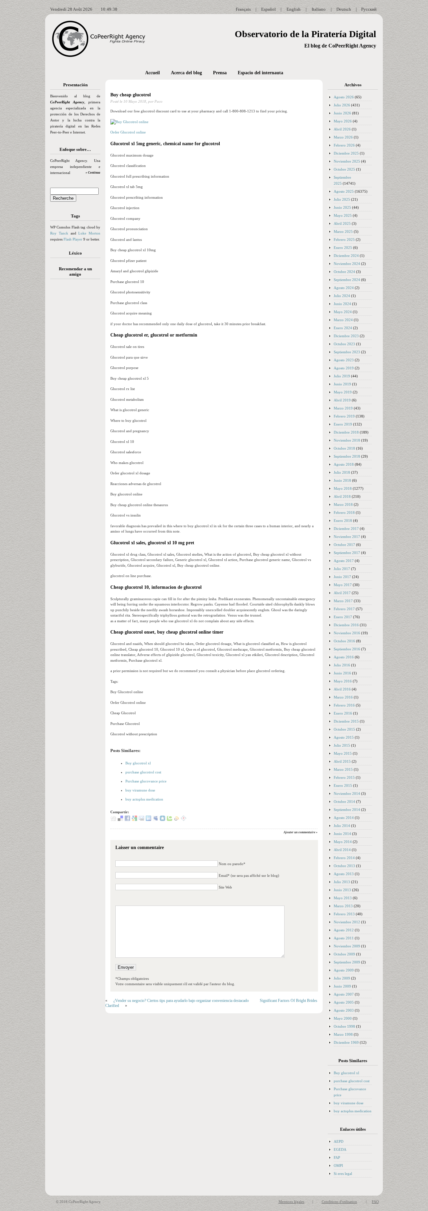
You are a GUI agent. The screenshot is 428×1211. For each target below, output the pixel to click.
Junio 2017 (342, 577)
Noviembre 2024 (347, 264)
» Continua (93, 172)
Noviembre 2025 (347, 161)
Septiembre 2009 (347, 962)
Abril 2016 (342, 689)
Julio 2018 (342, 472)
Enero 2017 (343, 617)
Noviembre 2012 (347, 922)
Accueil (152, 72)
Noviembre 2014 (347, 793)
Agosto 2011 (344, 938)
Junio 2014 (342, 834)
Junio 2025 (342, 207)
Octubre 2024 (344, 272)
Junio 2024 (342, 304)
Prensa (220, 72)
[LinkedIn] (148, 820)
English (294, 9)
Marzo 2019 (343, 408)
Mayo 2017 (343, 585)
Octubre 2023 (344, 344)
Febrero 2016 (344, 705)
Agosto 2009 (344, 970)
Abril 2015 (342, 761)
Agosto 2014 (344, 818)
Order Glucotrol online (128, 132)
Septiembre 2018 (347, 456)
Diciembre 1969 (346, 1042)
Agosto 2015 (344, 737)
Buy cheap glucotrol (130, 94)
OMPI (338, 1165)
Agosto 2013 (344, 874)
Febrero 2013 (344, 914)
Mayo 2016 (343, 681)
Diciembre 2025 (346, 153)
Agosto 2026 (344, 97)
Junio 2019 (342, 384)
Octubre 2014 (344, 802)
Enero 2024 (343, 328)
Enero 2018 (343, 521)
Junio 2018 (342, 480)
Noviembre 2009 (347, 946)
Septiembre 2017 (347, 553)
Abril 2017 (342, 593)
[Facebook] (127, 820)
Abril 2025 (342, 223)
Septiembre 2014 (347, 810)
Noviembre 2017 (347, 537)
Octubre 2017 (344, 545)
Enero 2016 (343, 713)
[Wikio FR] (176, 820)
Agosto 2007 (344, 994)
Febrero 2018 (344, 512)
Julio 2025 (342, 199)
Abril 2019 (342, 400)
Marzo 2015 (343, 769)
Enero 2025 (343, 248)
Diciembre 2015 (346, 721)
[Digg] (113, 820)
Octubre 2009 (344, 954)
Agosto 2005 (344, 1002)
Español (268, 9)
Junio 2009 (342, 986)
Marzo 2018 (343, 504)
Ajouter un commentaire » (301, 832)
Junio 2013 (342, 890)
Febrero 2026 (344, 145)
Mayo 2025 (343, 215)
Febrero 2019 (344, 416)
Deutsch (343, 9)
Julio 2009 (342, 978)
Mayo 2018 (343, 488)
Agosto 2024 (344, 288)
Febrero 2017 (344, 609)
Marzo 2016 (343, 697)
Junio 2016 (342, 673)
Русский (369, 9)
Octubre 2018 (344, 448)
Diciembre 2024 (346, 256)
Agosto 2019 (344, 368)
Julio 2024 (342, 296)
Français (243, 9)
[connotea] (183, 820)
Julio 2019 (342, 376)
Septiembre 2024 (347, 280)
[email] (141, 820)
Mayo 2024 (343, 312)
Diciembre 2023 (346, 336)
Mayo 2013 (343, 898)
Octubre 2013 (344, 866)
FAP (337, 1157)
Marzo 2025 (343, 231)
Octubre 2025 (344, 169)
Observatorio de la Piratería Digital (305, 34)
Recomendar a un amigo (75, 271)
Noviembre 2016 (347, 633)
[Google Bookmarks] (134, 820)
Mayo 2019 (343, 392)
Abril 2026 (342, 129)
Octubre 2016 (344, 641)
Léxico (75, 253)
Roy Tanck (59, 233)
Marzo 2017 (343, 601)
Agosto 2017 (344, 561)
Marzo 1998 (343, 1034)
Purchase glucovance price (146, 781)
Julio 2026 (342, 105)
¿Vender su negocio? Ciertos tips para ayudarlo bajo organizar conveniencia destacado (181, 1000)
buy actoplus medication (144, 799)
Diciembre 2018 (346, 432)
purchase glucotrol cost (143, 772)
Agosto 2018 (344, 464)
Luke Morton (89, 233)
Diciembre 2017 (346, 529)
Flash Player (73, 239)
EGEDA (340, 1149)
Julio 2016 (342, 665)
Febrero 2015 (344, 777)
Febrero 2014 (344, 858)
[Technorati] (169, 820)
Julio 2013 (342, 882)
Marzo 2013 (343, 906)
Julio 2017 (342, 569)
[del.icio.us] (120, 820)
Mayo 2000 (343, 1018)
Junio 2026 (342, 113)
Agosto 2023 (344, 360)
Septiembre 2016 (347, 649)
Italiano (319, 9)
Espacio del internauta (260, 72)
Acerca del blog (186, 72)
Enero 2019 (343, 424)
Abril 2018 (342, 496)
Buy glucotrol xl (138, 763)
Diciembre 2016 (346, 625)
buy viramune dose (140, 790)
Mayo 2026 (343, 121)
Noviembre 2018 (347, 440)
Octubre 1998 (344, 1026)
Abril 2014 (342, 850)
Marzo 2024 (343, 320)
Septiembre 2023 (347, 352)
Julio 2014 (342, 826)
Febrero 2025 (344, 240)
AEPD (338, 1141)
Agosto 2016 (344, 657)
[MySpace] (155, 820)
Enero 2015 (343, 785)
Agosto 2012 (344, 930)
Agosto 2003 (344, 1010)
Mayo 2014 (343, 842)
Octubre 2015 (344, 729)
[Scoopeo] (162, 820)
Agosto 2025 (344, 191)
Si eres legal (343, 1174)
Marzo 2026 (343, 137)
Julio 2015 (342, 745)
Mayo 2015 (343, 753)
